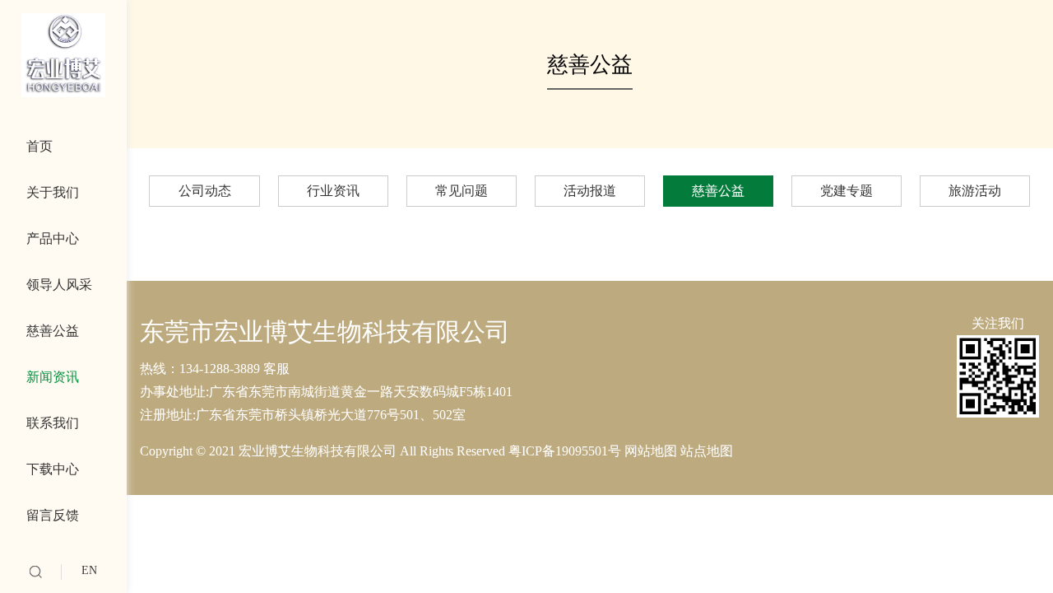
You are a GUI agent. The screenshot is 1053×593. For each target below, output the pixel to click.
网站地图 (652, 451)
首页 (39, 146)
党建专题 (846, 191)
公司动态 (205, 191)
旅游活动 (975, 191)
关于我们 (52, 192)
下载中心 (52, 469)
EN (89, 570)
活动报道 (590, 191)
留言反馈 (52, 515)
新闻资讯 (52, 377)
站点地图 (706, 451)
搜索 (36, 572)
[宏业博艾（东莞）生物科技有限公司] (63, 55)
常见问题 (461, 191)
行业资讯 (333, 191)
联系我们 (52, 423)
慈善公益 (52, 331)
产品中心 (52, 238)
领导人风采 (59, 285)
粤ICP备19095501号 (566, 451)
